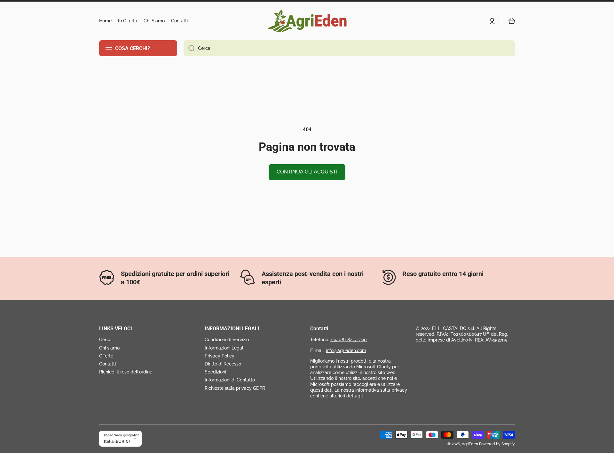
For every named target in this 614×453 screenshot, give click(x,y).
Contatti (107, 363)
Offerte (106, 355)
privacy (399, 390)
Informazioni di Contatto (230, 379)
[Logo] (307, 21)
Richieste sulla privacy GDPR (235, 388)
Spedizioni (215, 371)
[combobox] (349, 48)
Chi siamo (109, 347)
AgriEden (470, 444)
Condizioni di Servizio (227, 339)
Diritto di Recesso (223, 363)
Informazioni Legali (224, 347)
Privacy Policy (219, 355)
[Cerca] (189, 48)
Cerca (105, 339)
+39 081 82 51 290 (348, 339)
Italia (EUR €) (117, 441)
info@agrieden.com (346, 350)
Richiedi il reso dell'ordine (125, 371)
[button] (511, 21)
